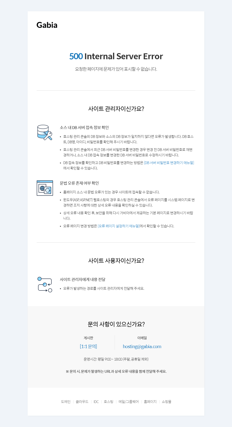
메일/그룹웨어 (128, 401)
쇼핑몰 (166, 401)
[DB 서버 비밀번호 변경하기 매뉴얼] (169, 162)
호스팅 (108, 401)
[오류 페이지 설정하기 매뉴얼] (119, 226)
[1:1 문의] (88, 346)
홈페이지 (150, 401)
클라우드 (82, 401)
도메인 (65, 401)
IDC (96, 401)
